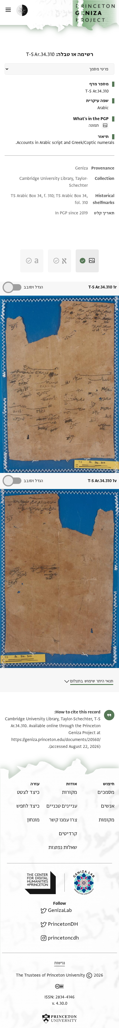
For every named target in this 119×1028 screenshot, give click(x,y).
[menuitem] (106, 792)
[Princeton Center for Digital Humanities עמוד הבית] (40, 882)
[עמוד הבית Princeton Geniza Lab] (79, 882)
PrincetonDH (63, 924)
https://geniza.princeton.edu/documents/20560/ (56, 739)
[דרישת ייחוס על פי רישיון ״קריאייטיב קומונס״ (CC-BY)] (59, 987)
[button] (95, 15)
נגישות (59, 963)
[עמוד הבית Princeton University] (59, 1018)
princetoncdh (63, 938)
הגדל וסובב (33, 287)
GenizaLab (60, 910)
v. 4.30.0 (59, 1003)
